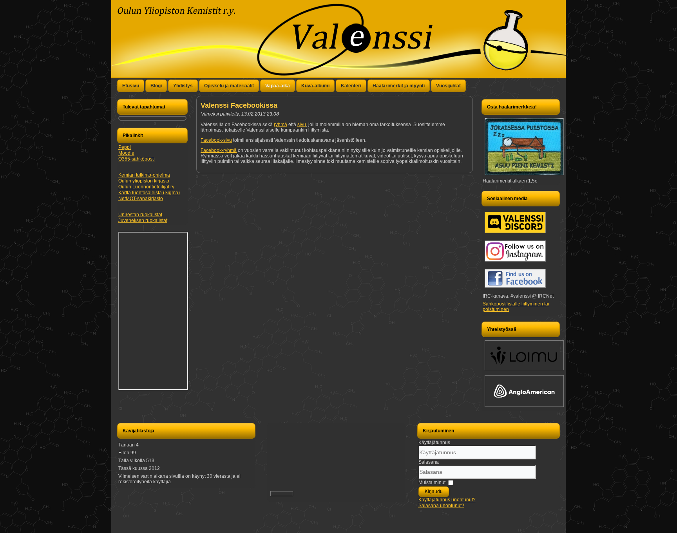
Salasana (428, 462)
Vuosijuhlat (448, 86)
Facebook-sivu (216, 140)
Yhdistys (183, 86)
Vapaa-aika (277, 86)
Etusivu (130, 86)
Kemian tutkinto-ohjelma (144, 175)
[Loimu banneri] (524, 370)
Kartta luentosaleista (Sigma (148, 192)
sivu (301, 124)
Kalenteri (351, 86)
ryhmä (280, 124)
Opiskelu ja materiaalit (229, 86)
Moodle (126, 153)
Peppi (124, 147)
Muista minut (431, 482)
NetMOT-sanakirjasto (140, 198)
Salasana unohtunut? (441, 505)
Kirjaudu (434, 491)
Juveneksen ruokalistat (142, 220)
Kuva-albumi (315, 86)
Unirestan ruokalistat (140, 214)
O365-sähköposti (136, 159)
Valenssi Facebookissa (239, 105)
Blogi (156, 86)
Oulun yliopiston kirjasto (143, 181)
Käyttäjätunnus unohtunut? (447, 499)
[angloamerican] (524, 407)
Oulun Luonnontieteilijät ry (146, 187)
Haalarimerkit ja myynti (399, 86)
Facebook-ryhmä (219, 150)
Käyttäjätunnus (434, 442)
